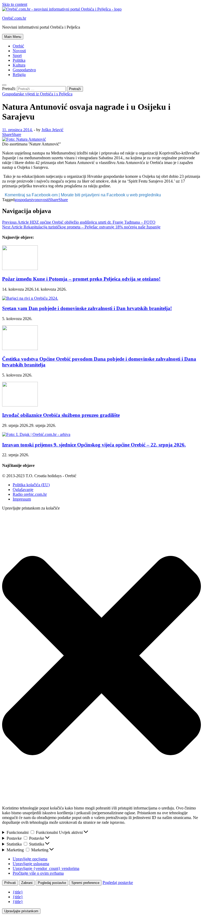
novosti (43, 199)
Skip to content (14, 4)
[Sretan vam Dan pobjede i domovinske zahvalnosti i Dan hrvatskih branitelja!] (30, 298)
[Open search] (4, 85)
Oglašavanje (23, 489)
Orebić (18, 46)
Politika (19, 60)
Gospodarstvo (24, 70)
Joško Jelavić (52, 129)
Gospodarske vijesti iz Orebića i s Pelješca (37, 94)
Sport (17, 55)
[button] (101, 656)
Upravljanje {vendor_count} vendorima (46, 868)
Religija (19, 74)
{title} (18, 892)
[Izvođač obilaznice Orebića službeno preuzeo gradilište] (20, 405)
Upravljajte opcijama (30, 859)
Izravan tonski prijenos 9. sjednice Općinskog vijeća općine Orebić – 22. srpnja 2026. (94, 445)
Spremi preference (85, 883)
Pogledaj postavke (52, 883)
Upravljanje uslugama (31, 863)
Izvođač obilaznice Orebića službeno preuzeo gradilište (61, 415)
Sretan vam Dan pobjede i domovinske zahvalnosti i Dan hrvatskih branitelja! (87, 308)
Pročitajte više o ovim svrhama (38, 873)
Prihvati (10, 883)
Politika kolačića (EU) (31, 485)
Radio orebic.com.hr (30, 494)
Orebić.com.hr (14, 18)
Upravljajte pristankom (21, 911)
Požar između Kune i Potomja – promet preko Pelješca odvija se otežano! (81, 279)
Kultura (19, 65)
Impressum (22, 499)
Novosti (19, 50)
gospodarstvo (26, 199)
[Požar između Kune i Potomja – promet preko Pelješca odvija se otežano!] (20, 268)
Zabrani (27, 883)
